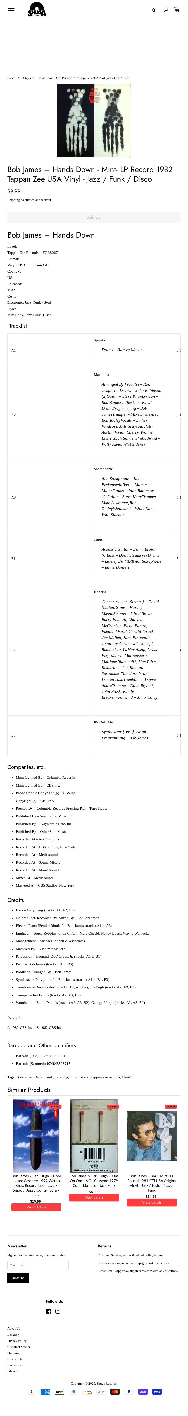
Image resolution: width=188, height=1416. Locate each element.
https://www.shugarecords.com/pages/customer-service (134, 1263)
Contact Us (14, 1359)
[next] (169, 1150)
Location (13, 1334)
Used (126, 1077)
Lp (66, 1077)
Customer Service (19, 1347)
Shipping (13, 200)
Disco (39, 1077)
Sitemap (12, 1371)
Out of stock (79, 1077)
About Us (13, 1328)
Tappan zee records (105, 1077)
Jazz (58, 1077)
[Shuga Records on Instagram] (57, 1312)
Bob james (24, 1077)
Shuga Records (107, 1383)
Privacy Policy (17, 1341)
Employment (15, 1365)
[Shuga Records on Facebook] (49, 1312)
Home (10, 78)
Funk (49, 1077)
